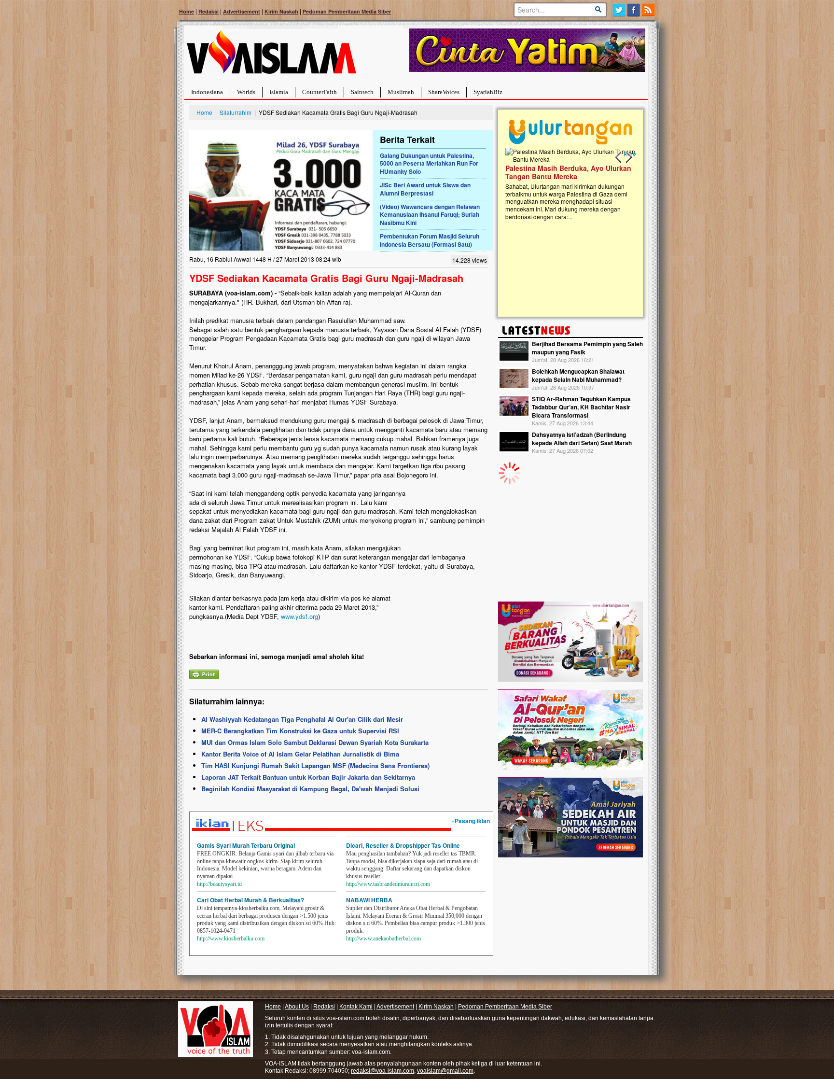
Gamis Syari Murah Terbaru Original (246, 845)
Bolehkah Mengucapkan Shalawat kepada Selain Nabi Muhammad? (578, 375)
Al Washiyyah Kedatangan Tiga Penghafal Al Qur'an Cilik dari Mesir (302, 719)
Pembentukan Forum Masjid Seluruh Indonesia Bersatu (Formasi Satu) (429, 240)
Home (186, 11)
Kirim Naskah (281, 11)
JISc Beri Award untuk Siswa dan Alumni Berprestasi (425, 189)
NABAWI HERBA (369, 900)
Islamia (278, 92)
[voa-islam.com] (271, 55)
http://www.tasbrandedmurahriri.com (388, 884)
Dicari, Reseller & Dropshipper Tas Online (403, 845)
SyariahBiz (487, 92)
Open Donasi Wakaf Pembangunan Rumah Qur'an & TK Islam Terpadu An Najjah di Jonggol (597, 184)
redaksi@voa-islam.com (382, 1070)
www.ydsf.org (299, 616)
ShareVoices (443, 92)
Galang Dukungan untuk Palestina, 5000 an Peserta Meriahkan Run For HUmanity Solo (429, 163)
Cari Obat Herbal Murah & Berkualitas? (250, 900)
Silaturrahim (235, 112)
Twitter (619, 9)
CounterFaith (319, 92)
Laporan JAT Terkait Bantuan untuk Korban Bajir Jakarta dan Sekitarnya (308, 777)
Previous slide (619, 157)
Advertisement (241, 11)
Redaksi (208, 11)
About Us (297, 1006)
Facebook (633, 9)
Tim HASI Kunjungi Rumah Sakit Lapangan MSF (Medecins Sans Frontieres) (315, 765)
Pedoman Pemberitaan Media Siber (347, 11)
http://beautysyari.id (219, 884)
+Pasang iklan (470, 820)
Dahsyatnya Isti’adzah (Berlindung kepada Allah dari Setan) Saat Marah (582, 438)
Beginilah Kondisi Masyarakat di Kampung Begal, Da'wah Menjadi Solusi (310, 788)
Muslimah (401, 92)
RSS (648, 9)
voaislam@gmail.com (445, 1070)
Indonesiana (207, 92)
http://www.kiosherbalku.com (230, 938)
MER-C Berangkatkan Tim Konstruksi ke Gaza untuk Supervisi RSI (300, 730)
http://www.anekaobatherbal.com (383, 938)
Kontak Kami (356, 1006)
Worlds (246, 92)
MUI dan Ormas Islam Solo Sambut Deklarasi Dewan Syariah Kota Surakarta (315, 742)
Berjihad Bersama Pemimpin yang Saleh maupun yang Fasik (587, 347)
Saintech (362, 92)
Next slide (628, 157)
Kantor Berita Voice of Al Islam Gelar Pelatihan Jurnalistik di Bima (300, 753)
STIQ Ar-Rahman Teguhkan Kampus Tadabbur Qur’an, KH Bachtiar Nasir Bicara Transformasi (581, 407)
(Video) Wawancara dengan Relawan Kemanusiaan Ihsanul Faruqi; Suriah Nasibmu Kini (430, 214)
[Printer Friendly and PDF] (204, 673)
